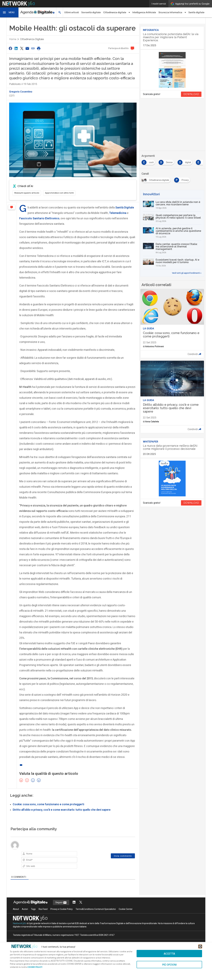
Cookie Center (126, 909)
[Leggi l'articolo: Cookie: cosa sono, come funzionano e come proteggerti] (172, 323)
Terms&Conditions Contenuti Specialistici (96, 909)
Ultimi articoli (71, 12)
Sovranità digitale (91, 12)
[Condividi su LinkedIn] (16, 48)
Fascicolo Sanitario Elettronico (39, 218)
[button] (9, 12)
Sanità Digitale (124, 207)
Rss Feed (43, 909)
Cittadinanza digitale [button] (114, 12)
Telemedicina (117, 213)
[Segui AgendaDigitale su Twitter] (81, 902)
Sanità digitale (196, 12)
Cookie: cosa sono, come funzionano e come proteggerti (48, 804)
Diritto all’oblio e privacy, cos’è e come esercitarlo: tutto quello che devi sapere (62, 809)
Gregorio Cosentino (20, 91)
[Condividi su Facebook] (10, 48)
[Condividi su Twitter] (21, 48)
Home (12, 39)
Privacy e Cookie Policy (61, 909)
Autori (25, 909)
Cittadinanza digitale (32, 39)
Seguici (59, 902)
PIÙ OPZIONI (169, 964)
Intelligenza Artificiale (144, 12)
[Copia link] (33, 48)
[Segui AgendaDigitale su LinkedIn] (74, 902)
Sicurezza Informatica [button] (170, 12)
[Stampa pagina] (38, 48)
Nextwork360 (19, 923)
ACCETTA (169, 953)
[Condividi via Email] (27, 48)
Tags (33, 909)
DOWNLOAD (191, 94)
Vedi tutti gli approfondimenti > (186, 273)
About (16, 909)
